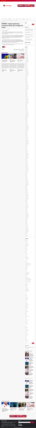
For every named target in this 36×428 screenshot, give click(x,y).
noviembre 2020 (27, 127)
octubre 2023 (26, 87)
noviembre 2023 (27, 86)
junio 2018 (26, 160)
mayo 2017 (26, 175)
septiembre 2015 (27, 198)
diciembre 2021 (26, 112)
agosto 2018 (26, 158)
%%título (3, 49)
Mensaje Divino (26, 305)
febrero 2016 (26, 192)
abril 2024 (26, 80)
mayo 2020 (26, 134)
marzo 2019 (26, 150)
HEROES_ (26, 285)
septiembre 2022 (27, 102)
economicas (26, 267)
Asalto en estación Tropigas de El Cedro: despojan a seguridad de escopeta (29, 34)
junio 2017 (26, 174)
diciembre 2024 (26, 71)
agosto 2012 (26, 207)
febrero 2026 (26, 55)
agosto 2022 (26, 103)
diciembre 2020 (26, 126)
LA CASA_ (26, 296)
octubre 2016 (26, 183)
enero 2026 (26, 56)
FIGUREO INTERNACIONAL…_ (28, 279)
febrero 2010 (26, 225)
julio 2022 (26, 104)
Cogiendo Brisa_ (27, 257)
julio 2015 (26, 200)
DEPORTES (26, 262)
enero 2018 (26, 166)
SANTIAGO (26, 327)
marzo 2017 (26, 177)
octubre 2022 (26, 101)
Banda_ (26, 247)
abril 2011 (26, 209)
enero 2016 (26, 193)
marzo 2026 (26, 54)
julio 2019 (26, 145)
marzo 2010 (26, 224)
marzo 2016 (26, 191)
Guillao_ (26, 283)
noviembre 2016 (27, 182)
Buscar (26, 22)
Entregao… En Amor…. (27, 272)
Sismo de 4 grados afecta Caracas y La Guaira (20, 56)
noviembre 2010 (27, 215)
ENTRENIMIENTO (27, 273)
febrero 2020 (26, 137)
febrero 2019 (26, 151)
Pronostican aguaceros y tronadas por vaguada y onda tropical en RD (5, 56)
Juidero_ (26, 294)
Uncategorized (26, 334)
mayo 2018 (26, 161)
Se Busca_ (26, 328)
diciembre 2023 (26, 85)
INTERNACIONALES (27, 290)
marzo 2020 (26, 136)
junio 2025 (26, 64)
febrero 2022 (26, 110)
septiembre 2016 (27, 184)
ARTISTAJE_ (26, 246)
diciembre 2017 (26, 167)
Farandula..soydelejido (27, 278)
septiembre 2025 (27, 61)
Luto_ (25, 301)
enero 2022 (26, 111)
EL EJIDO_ (26, 269)
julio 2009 (26, 233)
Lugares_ (26, 300)
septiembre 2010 (27, 217)
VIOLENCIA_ (26, 339)
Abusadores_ (26, 240)
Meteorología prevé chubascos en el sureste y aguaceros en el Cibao (13, 56)
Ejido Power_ (26, 268)
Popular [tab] (29, 378)
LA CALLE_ (26, 295)
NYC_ (25, 317)
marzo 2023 (26, 95)
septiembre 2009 (27, 231)
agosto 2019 (26, 144)
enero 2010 (26, 226)
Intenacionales (26, 289)
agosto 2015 (26, 199)
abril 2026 (26, 53)
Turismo (26, 333)
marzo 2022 (26, 109)
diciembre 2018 (26, 153)
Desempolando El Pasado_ (28, 263)
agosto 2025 (26, 62)
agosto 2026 (26, 48)
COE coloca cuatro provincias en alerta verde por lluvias (13, 65)
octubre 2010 (26, 216)
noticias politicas (27, 316)
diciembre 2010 (26, 214)
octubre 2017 (26, 169)
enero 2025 (26, 70)
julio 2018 (26, 159)
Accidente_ (26, 241)
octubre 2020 (26, 128)
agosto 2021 (26, 117)
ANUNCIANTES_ (27, 245)
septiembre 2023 (27, 88)
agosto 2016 (26, 185)
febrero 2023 (26, 96)
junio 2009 (26, 234)
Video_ (26, 338)
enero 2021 (26, 125)
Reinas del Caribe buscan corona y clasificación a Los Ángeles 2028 (28, 39)
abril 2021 (26, 121)
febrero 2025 (26, 69)
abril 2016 (26, 190)
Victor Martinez (19, 61)
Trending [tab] (32, 378)
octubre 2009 (26, 230)
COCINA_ (26, 256)
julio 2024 (26, 77)
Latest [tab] (26, 378)
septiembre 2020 (27, 129)
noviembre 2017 (27, 168)
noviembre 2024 (27, 72)
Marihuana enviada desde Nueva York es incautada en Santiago (29, 32)
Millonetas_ (26, 306)
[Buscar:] (28, 343)
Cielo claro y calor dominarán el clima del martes (5, 65)
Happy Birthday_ (27, 284)
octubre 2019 (26, 142)
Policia (26, 321)
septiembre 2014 (27, 206)
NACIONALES (26, 311)
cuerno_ (26, 261)
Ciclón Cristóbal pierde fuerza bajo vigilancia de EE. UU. (20, 65)
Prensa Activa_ (26, 323)
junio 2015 (26, 201)
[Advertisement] (18, 13)
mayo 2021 (26, 120)
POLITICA (26, 322)
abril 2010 (26, 223)
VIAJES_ (26, 337)
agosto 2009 (26, 232)
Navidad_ (26, 312)
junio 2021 (26, 119)
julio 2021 (26, 118)
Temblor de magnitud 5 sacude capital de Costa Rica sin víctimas (29, 37)
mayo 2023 (26, 93)
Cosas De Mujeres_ (27, 258)
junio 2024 (26, 78)
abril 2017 (26, 176)
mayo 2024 (26, 79)
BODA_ (26, 252)
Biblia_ (25, 251)
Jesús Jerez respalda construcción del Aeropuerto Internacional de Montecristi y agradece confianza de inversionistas (29, 30)
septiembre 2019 (27, 143)
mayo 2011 (26, 208)
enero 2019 (26, 152)
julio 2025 (26, 63)
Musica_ (26, 310)
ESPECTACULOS (27, 274)
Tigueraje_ (26, 332)
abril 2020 (26, 135)
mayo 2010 (26, 222)
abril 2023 (26, 94)
